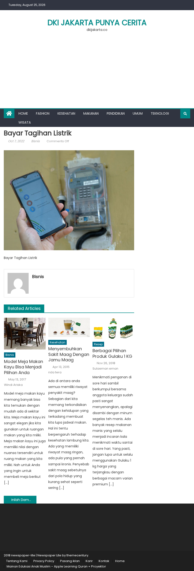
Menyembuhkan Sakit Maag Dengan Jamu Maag (68, 354)
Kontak (104, 561)
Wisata (24, 122)
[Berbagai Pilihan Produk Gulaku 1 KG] (113, 328)
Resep (98, 344)
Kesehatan (66, 113)
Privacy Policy (43, 561)
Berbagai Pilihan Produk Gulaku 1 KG (112, 353)
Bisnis (35, 141)
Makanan (91, 113)
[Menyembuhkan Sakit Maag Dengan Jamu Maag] (69, 327)
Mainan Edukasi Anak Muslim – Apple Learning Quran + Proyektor (56, 566)
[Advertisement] (97, 73)
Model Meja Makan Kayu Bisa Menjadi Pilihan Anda (23, 367)
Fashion (42, 113)
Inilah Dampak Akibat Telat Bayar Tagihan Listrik (23, 499)
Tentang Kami (16, 561)
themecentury (77, 555)
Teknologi (160, 113)
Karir (89, 561)
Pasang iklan (70, 561)
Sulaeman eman (105, 369)
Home (23, 113)
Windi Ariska (13, 385)
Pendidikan (116, 113)
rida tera (55, 372)
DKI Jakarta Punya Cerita (97, 22)
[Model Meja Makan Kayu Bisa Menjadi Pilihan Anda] (25, 334)
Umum (138, 113)
